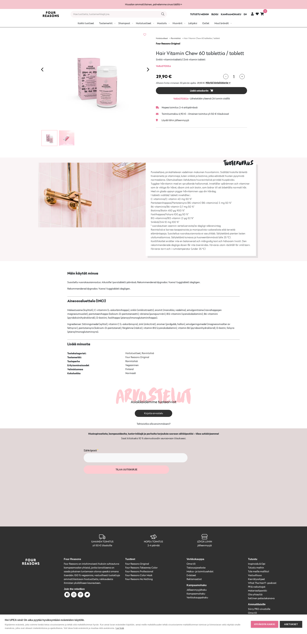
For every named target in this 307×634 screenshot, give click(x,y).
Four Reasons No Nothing (139, 579)
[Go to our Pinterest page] (80, 595)
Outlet (205, 23)
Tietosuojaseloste (196, 567)
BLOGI (214, 14)
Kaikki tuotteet (86, 23)
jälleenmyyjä (204, 545)
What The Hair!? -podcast (262, 582)
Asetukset (291, 624)
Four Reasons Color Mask (138, 575)
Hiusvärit (177, 23)
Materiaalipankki (257, 590)
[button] (218, 83)
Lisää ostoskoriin (199, 90)
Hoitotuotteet (143, 23)
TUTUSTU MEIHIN (199, 14)
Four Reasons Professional (139, 571)
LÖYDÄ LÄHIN (204, 541)
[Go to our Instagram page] (74, 595)
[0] (262, 13)
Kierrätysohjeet (256, 579)
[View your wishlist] (257, 14)
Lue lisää (120, 628)
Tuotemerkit (106, 23)
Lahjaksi (192, 23)
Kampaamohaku (196, 593)
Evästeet (191, 575)
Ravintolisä (176, 38)
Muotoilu (162, 23)
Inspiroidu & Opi (256, 563)
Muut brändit (221, 23)
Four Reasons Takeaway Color (141, 567)
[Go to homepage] (50, 14)
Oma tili (191, 563)
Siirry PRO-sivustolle (259, 609)
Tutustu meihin (256, 567)
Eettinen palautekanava (261, 598)
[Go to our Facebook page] (67, 595)
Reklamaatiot (194, 579)
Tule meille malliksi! (258, 571)
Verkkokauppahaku (197, 597)
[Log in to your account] (252, 13)
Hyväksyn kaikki (264, 624)
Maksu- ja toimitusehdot (200, 571)
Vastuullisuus (255, 575)
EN (245, 14)
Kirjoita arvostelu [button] (153, 413)
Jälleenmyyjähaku (197, 589)
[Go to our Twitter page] (87, 595)
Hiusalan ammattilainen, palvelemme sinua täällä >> (153, 4)
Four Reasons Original (168, 43)
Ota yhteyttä (255, 594)
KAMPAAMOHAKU (231, 14)
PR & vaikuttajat (256, 586)
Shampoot (124, 23)
